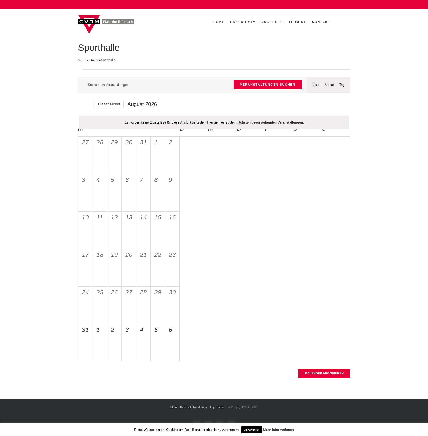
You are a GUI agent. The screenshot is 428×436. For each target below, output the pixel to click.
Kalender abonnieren (324, 373)
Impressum (217, 407)
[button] (343, 22)
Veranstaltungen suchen (267, 84)
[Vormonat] (80, 104)
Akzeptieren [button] (251, 430)
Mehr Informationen (278, 430)
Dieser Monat (109, 104)
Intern (173, 407)
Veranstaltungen (89, 60)
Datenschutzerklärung (193, 407)
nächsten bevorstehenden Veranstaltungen (269, 122)
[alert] (214, 122)
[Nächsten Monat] (88, 104)
